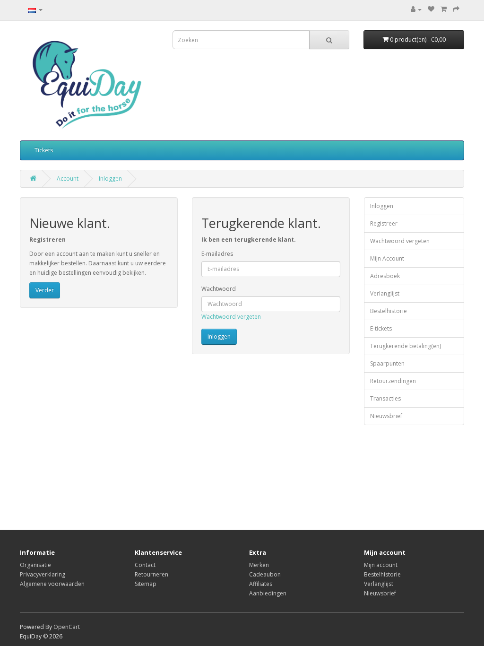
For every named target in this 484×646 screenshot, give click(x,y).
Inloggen (110, 179)
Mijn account (381, 565)
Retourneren (151, 574)
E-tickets (381, 328)
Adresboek (385, 276)
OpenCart (66, 627)
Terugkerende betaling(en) (405, 346)
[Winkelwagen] (444, 9)
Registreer (384, 223)
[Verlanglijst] (431, 9)
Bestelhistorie (388, 311)
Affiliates (260, 584)
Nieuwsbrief (386, 416)
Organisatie (35, 565)
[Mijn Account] (416, 9)
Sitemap (145, 584)
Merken (259, 565)
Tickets (44, 150)
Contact (145, 565)
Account (67, 179)
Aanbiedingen (267, 593)
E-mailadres (217, 254)
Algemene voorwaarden (52, 584)
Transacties (385, 398)
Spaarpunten (387, 363)
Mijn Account (387, 258)
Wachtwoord (218, 289)
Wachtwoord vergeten (231, 317)
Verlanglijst (384, 293)
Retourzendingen (393, 381)
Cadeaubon (265, 574)
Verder (44, 290)
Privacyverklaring (42, 574)
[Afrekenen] (456, 9)
